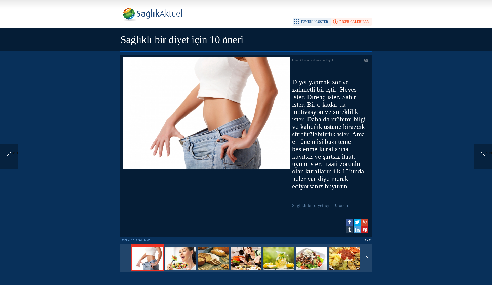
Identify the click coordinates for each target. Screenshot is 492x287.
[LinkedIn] (357, 229)
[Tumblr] (349, 229)
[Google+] (364, 222)
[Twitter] (357, 222)
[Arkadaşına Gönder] (366, 60)
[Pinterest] (364, 229)
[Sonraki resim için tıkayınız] (206, 167)
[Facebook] (349, 222)
